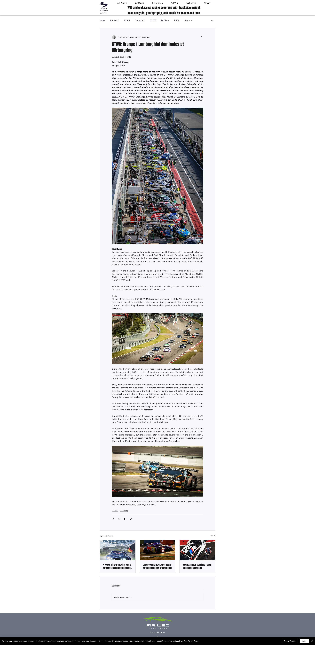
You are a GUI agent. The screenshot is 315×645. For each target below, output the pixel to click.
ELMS (127, 20)
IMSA (177, 20)
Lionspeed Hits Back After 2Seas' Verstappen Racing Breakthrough (157, 566)
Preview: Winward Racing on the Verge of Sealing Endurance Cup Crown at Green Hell (117, 566)
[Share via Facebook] (113, 519)
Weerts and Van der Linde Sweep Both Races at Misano (197, 566)
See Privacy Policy (191, 641)
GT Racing (124, 510)
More (187, 20)
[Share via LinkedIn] (125, 519)
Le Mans (165, 20)
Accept (304, 641)
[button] (212, 20)
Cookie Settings (290, 641)
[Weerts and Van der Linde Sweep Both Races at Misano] (197, 550)
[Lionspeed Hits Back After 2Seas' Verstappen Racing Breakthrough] (157, 550)
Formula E (140, 20)
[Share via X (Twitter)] (119, 519)
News (102, 20)
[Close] (312, 641)
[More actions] (201, 37)
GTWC (153, 20)
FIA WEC (114, 20)
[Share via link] (131, 519)
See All (212, 535)
